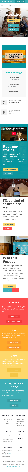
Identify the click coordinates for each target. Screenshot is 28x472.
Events (20, 438)
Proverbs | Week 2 (14, 84)
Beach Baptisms (14, 102)
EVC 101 (11, 114)
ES (25, 5)
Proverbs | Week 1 (14, 91)
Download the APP (20, 1)
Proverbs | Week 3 (14, 77)
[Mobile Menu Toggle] (2, 5)
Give (20, 435)
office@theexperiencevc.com (14, 466)
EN (23, 5)
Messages (20, 431)
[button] (3, 56)
